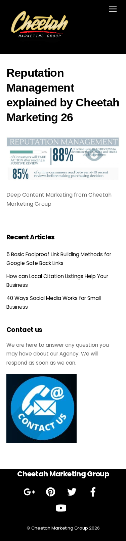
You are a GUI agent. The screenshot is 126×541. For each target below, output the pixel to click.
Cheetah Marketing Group (59, 528)
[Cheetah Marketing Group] (40, 41)
